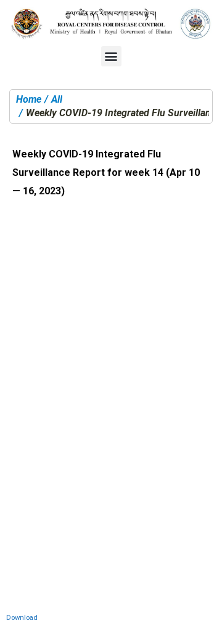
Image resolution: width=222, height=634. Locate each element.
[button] (111, 56)
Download (22, 618)
